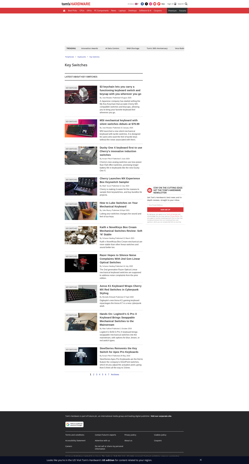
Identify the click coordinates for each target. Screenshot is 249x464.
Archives (115, 375)
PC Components (101, 10)
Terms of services (172, 214)
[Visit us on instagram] (150, 3)
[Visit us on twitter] (146, 3)
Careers (68, 446)
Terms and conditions (74, 435)
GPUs (89, 10)
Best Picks (72, 10)
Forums (182, 10)
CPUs (82, 10)
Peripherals (69, 57)
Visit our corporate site (161, 416)
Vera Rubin (180, 48)
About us (128, 440)
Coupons (158, 10)
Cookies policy (160, 435)
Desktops (132, 10)
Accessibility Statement (75, 440)
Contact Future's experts (105, 435)
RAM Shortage (133, 48)
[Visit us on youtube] (154, 3)
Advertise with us (102, 440)
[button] (182, 4)
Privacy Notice (174, 216)
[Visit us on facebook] (142, 3)
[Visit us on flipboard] (158, 3)
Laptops (122, 10)
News (113, 10)
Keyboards (82, 57)
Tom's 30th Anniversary (157, 48)
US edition (108, 460)
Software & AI (145, 10)
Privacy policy (130, 435)
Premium (172, 10)
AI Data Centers (112, 48)
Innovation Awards (89, 48)
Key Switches (94, 57)
